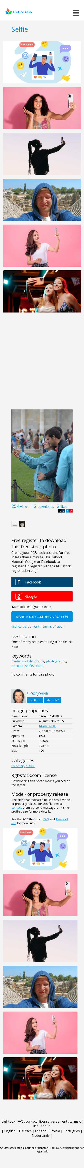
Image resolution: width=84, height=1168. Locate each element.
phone (39, 661)
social (39, 665)
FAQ (46, 819)
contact (16, 807)
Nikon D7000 (47, 726)
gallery (52, 700)
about (45, 1126)
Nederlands (41, 1135)
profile (34, 700)
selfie (29, 665)
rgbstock (22, 12)
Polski (55, 1131)
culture (30, 766)
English (9, 1131)
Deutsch (25, 1131)
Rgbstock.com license (34, 775)
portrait (17, 665)
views (24, 506)
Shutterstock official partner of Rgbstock (24, 1148)
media (16, 661)
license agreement (53, 1121)
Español (41, 1131)
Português (71, 1131)
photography (56, 661)
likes (63, 506)
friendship (18, 766)
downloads (46, 506)
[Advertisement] (42, 363)
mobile (27, 661)
